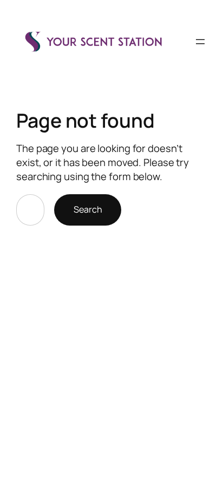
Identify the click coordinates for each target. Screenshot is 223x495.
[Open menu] (200, 41)
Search (88, 209)
